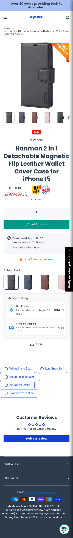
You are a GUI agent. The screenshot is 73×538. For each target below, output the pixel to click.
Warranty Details (19, 384)
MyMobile (30, 492)
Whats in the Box (20, 368)
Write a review (36, 438)
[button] (67, 17)
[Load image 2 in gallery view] (21, 117)
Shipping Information (22, 376)
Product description (21, 393)
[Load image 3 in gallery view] (34, 117)
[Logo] (36, 17)
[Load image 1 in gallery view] (9, 117)
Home (7, 28)
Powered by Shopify (46, 492)
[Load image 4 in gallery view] (47, 117)
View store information (26, 247)
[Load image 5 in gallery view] (60, 117)
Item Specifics (54, 368)
